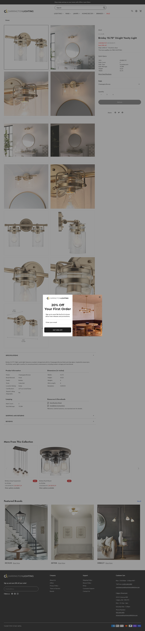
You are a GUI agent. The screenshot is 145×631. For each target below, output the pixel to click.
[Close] (99, 297)
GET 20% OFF (58, 330)
